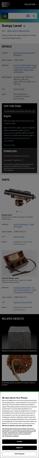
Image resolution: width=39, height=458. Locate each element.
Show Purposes (19, 454)
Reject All (19, 448)
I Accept (19, 441)
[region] (19, 425)
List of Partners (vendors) (10, 436)
